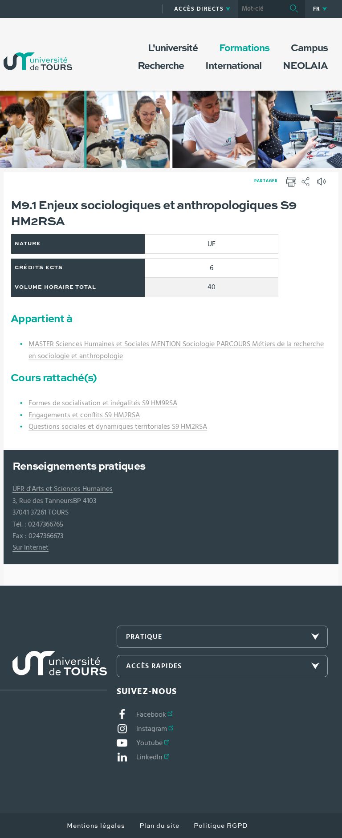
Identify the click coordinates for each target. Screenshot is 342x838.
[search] (260, 9)
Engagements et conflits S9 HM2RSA (84, 415)
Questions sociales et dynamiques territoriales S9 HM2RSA (117, 426)
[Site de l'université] (53, 670)
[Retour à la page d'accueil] (38, 52)
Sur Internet (30, 547)
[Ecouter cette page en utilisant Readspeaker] (322, 184)
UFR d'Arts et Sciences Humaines (62, 488)
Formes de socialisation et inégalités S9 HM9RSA (102, 403)
